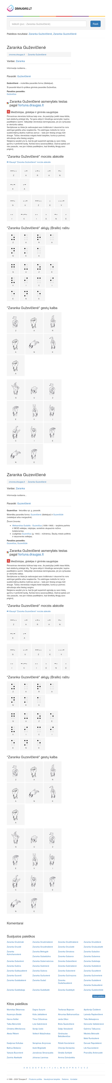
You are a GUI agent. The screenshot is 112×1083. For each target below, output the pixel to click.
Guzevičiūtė (58, 514)
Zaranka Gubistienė (92, 965)
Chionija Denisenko (66, 1047)
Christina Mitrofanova (16, 1028)
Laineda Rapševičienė (93, 1014)
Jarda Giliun (63, 1019)
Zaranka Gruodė (14, 946)
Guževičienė (24, 76)
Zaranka (20, 61)
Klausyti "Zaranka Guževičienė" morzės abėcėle (30, 162)
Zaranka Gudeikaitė (41, 989)
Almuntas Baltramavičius (68, 1014)
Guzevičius (37, 525)
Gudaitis (27, 525)
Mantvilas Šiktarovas (16, 1009)
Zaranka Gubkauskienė (17, 970)
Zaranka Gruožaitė (66, 946)
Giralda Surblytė (65, 1052)
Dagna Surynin (39, 1009)
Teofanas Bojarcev (66, 1009)
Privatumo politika (35, 1079)
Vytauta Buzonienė (15, 1052)
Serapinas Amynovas (42, 1043)
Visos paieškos (98, 996)
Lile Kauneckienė (91, 1047)
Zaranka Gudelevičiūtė (93, 989)
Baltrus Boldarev (14, 1047)
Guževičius (11, 94)
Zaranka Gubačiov (92, 951)
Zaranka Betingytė (40, 951)
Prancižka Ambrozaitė (93, 1052)
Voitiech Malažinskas (41, 1033)
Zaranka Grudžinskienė (68, 942)
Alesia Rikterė (13, 1033)
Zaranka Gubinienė (41, 965)
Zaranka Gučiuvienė (41, 975)
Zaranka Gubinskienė (67, 965)
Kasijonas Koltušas (15, 1043)
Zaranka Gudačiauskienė (65, 981)
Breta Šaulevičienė (66, 1024)
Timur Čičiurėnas (40, 1019)
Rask (95, 23)
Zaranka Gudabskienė (16, 980)
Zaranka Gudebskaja (16, 989)
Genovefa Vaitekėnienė (94, 1024)
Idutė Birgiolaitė (39, 1047)
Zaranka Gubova (40, 970)
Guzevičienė (24, 503)
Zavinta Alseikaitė (14, 1057)
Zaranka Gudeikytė (66, 989)
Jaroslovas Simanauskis (43, 1052)
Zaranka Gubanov (66, 956)
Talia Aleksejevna (91, 1019)
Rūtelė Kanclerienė (66, 1043)
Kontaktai (73, 1079)
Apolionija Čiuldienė (92, 1009)
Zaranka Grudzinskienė (43, 942)
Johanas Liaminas (40, 1057)
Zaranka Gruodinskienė (43, 946)
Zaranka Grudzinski (15, 942)
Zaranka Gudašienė (92, 980)
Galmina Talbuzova (92, 1028)
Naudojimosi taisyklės (52, 1079)
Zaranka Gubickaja (92, 961)
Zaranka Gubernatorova (43, 961)
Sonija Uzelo (38, 1028)
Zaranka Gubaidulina (42, 956)
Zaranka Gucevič (14, 975)
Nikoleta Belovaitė (91, 1033)
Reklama (65, 1079)
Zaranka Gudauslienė (93, 985)
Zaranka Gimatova (66, 951)
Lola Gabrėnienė (40, 1024)
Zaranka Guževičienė (40, 33)
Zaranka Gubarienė (15, 961)
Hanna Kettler (13, 1019)
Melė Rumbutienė (91, 1038)
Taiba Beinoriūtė (14, 1024)
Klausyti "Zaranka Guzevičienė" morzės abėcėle (30, 611)
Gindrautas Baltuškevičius (64, 1035)
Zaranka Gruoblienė (92, 942)
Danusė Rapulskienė (93, 1043)
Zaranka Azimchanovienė (14, 953)
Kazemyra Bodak (14, 1014)
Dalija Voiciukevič (65, 1028)
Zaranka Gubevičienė (67, 961)
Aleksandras (17, 525)
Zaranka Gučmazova (67, 975)
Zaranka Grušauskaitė (93, 946)
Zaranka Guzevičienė (64, 33)
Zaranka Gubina (14, 965)
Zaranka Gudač (39, 980)
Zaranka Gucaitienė (92, 970)
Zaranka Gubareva (92, 956)
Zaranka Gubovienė (66, 970)
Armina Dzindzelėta (66, 1057)
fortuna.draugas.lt (31, 105)
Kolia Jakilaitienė (40, 1014)
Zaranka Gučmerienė (93, 975)
